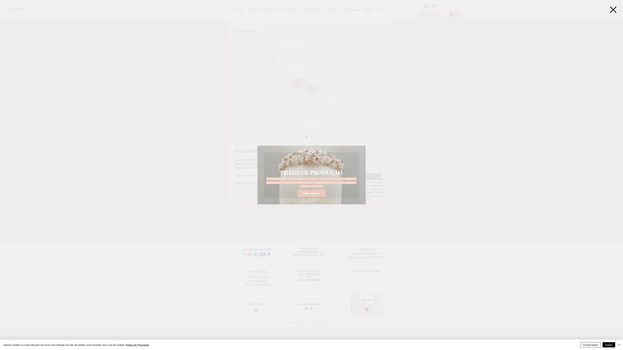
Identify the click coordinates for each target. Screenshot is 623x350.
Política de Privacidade (137, 344)
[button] (613, 9)
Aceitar (608, 344)
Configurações (590, 344)
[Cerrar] (619, 344)
